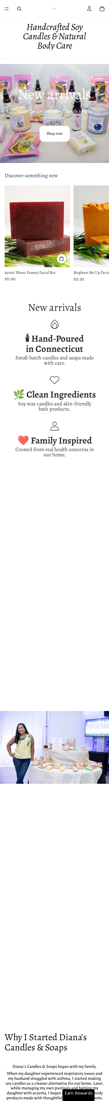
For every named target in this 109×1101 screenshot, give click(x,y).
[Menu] (6, 8)
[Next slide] (98, 234)
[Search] (19, 8)
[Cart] (102, 8)
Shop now (55, 133)
